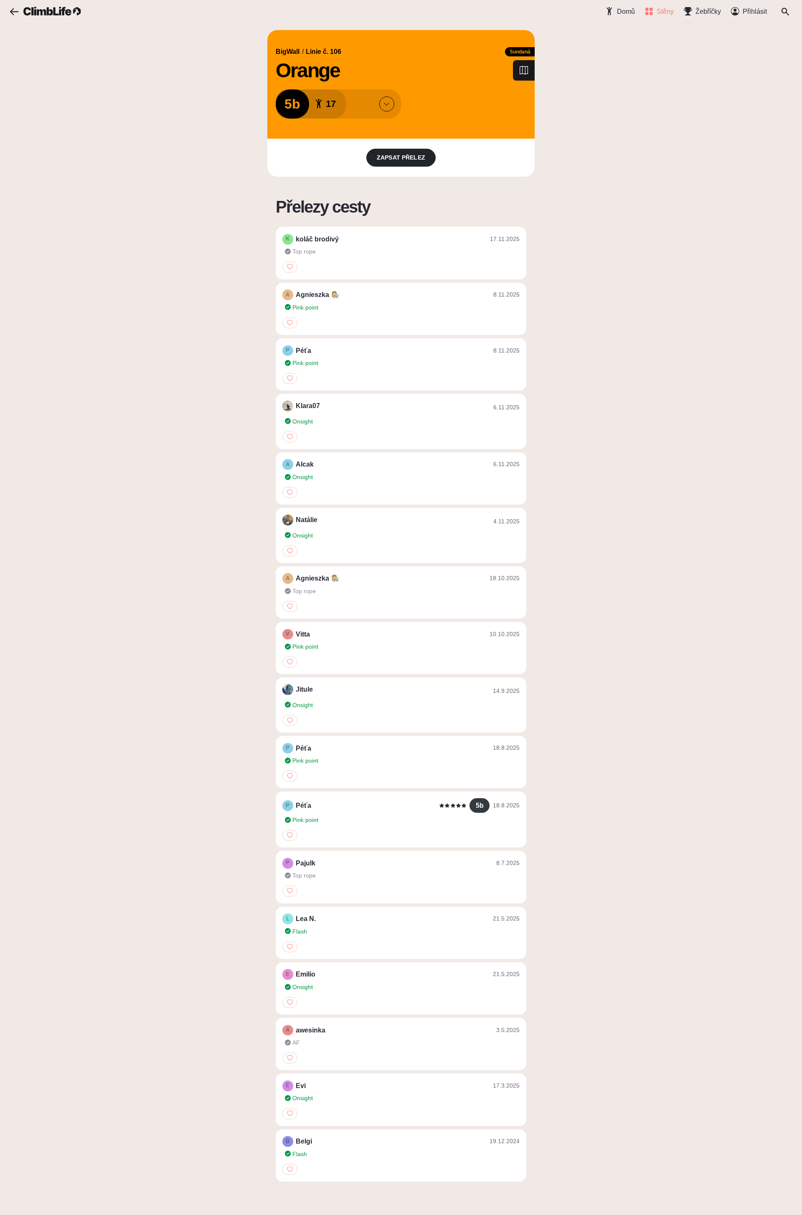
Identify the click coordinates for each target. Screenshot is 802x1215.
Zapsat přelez (401, 157)
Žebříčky (708, 11)
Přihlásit (755, 11)
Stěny (665, 11)
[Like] (289, 266)
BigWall (287, 51)
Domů (626, 11)
